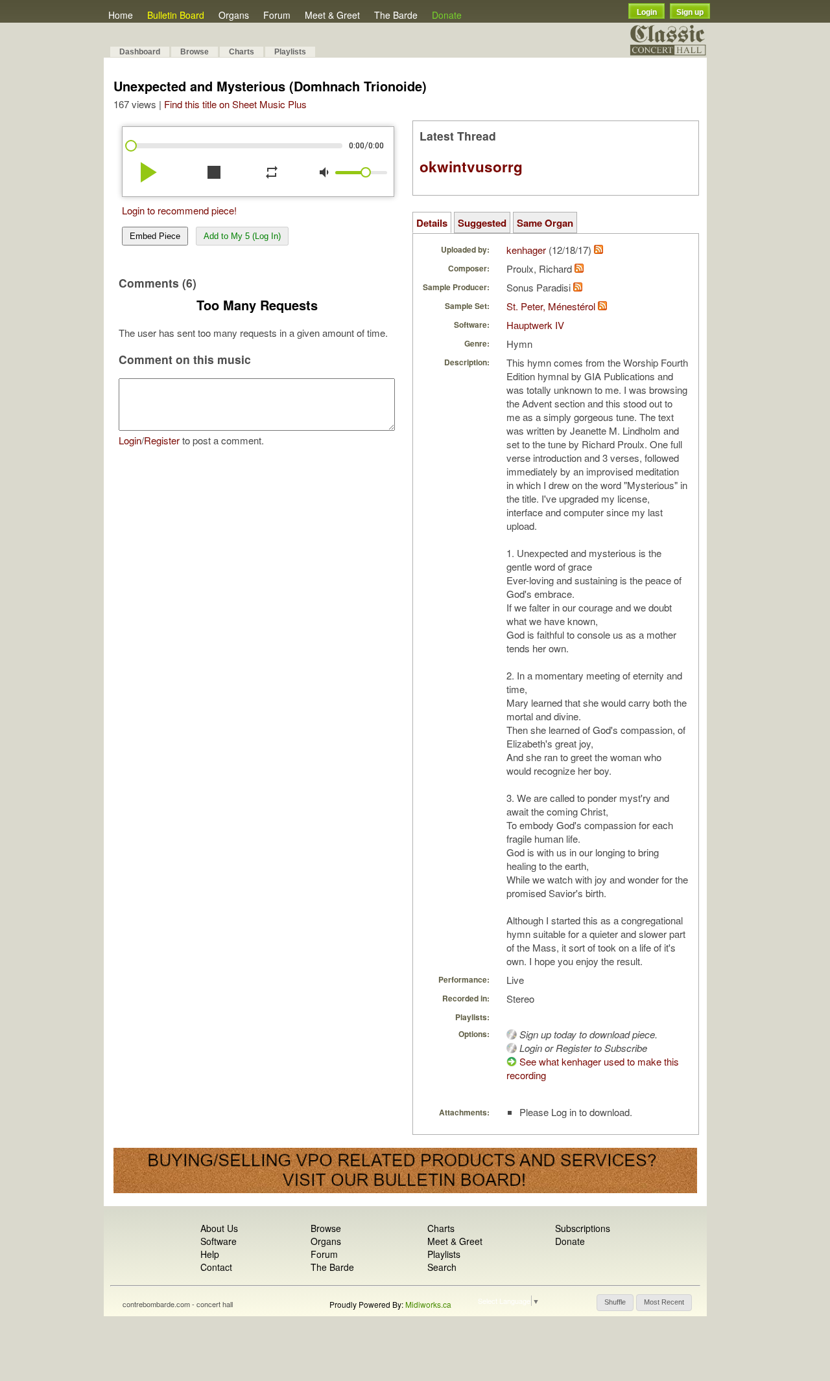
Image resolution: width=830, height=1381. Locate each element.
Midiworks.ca (428, 1304)
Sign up (690, 12)
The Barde (396, 14)
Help (209, 1254)
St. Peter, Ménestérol (550, 306)
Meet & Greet (332, 14)
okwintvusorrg (471, 166)
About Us (219, 1228)
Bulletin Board (175, 14)
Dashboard (139, 51)
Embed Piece (155, 236)
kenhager (526, 250)
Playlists (290, 51)
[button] (615, 1302)
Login (647, 12)
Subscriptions (582, 1228)
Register (162, 440)
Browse (194, 51)
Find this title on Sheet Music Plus (235, 104)
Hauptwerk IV (535, 325)
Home (120, 14)
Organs (234, 14)
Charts (241, 51)
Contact (216, 1267)
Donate (447, 14)
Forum (276, 14)
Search (441, 1267)
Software (218, 1241)
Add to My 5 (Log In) (242, 236)
